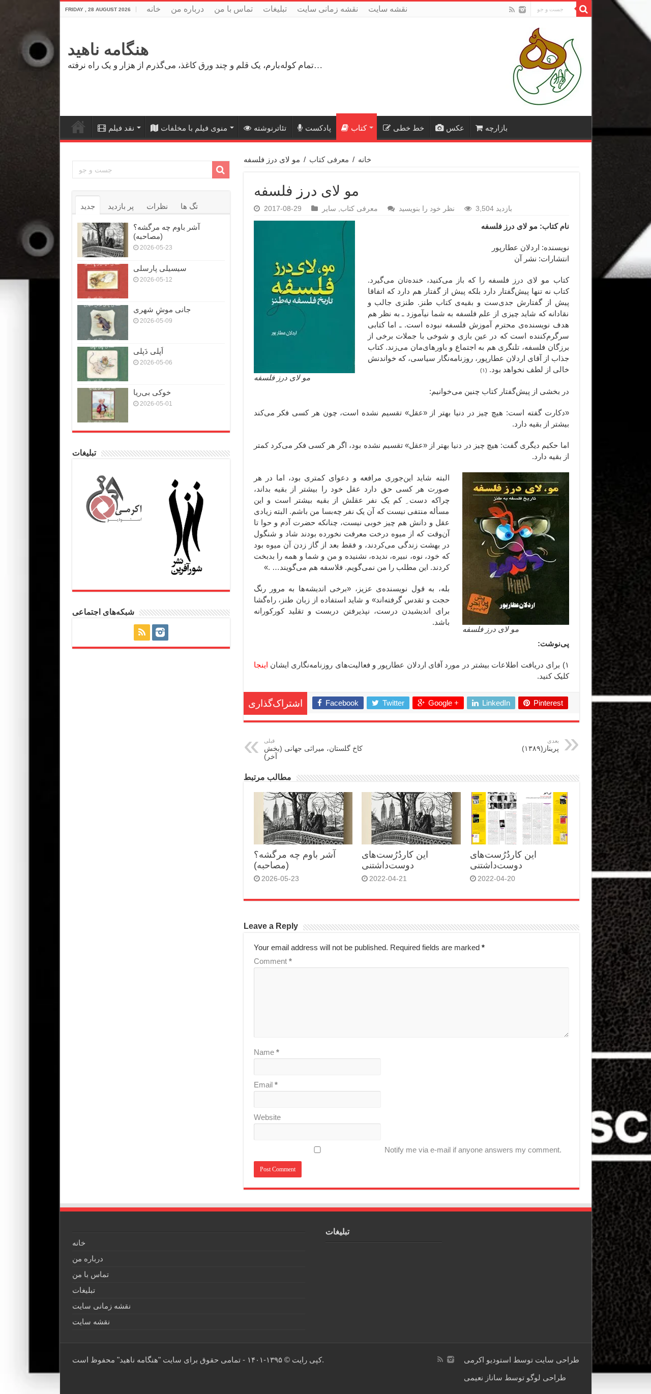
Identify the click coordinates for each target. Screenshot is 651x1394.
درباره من (187, 9)
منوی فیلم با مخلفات (194, 128)
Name (266, 1052)
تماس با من (233, 9)
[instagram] (522, 10)
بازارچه (496, 128)
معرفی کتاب (329, 159)
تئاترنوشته (270, 128)
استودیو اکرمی (487, 1359)
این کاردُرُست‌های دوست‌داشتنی (395, 860)
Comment (273, 961)
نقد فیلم (121, 128)
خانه (153, 9)
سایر (329, 208)
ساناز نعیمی (483, 1377)
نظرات (157, 206)
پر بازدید (121, 206)
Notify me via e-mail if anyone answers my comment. (472, 1149)
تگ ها (189, 206)
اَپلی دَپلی (148, 351)
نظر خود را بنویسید (427, 208)
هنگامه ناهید (108, 49)
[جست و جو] (583, 9)
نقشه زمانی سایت (327, 9)
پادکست (318, 128)
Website (267, 1117)
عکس (455, 128)
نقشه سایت (387, 9)
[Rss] (512, 10)
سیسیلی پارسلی (160, 268)
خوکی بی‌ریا (152, 392)
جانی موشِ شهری (162, 309)
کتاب (359, 128)
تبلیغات (275, 9)
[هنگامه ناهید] (545, 66)
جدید (87, 206)
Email (266, 1084)
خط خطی (408, 128)
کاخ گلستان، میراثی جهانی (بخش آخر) (313, 749)
